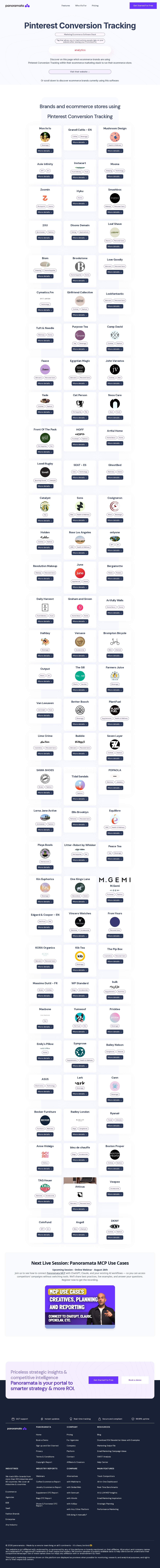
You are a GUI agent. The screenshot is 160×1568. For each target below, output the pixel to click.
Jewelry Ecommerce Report (48, 1487)
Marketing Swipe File (106, 1445)
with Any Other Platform (78, 1509)
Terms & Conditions (45, 1456)
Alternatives (72, 1476)
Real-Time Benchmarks (107, 1487)
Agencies (10, 1497)
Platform (70, 1451)
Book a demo (135, 1380)
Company (71, 1445)
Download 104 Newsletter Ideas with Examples (118, 1440)
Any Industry (11, 1524)
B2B (7, 1502)
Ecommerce (11, 1491)
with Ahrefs (72, 1498)
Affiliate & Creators (75, 1462)
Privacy (39, 1451)
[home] (17, 6)
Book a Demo (42, 1440)
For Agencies (73, 1440)
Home (38, 1434)
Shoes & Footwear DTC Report (46, 1504)
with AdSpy (72, 1503)
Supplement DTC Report (47, 1492)
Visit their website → (80, 71)
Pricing (95, 5)
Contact (70, 1456)
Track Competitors (106, 1476)
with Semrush (73, 1492)
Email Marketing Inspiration (109, 1498)
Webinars (40, 1476)
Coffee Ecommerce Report (48, 1481)
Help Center (102, 1462)
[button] (66, 5)
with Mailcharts (74, 1481)
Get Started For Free (143, 5)
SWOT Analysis (104, 1456)
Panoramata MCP (56, 1273)
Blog (99, 1434)
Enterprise (10, 1519)
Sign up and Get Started (47, 1445)
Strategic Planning (105, 1503)
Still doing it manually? (77, 1514)
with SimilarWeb (74, 1487)
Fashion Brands (12, 1513)
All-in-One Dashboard (107, 1481)
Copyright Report (44, 1462)
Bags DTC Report (44, 1498)
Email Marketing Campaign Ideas (111, 1451)
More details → (45, 150)
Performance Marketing (107, 1509)
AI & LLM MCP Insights (107, 1492)
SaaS (8, 1508)
